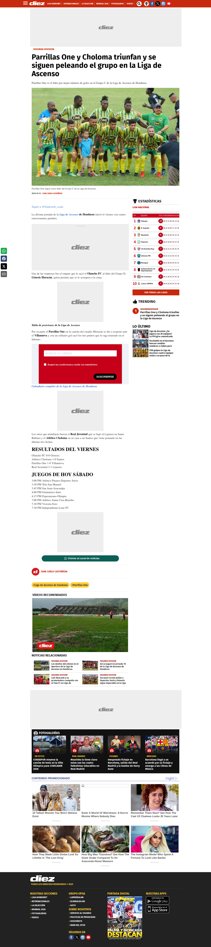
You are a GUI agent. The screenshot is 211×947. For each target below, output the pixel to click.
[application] (80, 625)
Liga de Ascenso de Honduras (51, 585)
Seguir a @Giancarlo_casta (47, 206)
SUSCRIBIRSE (105, 376)
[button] (4, 251)
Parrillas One (80, 585)
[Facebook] (71, 937)
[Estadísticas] (146, 3)
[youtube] (88, 937)
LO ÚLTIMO (141, 326)
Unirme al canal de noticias (83, 558)
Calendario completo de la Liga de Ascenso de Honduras (64, 386)
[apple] (163, 909)
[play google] (163, 900)
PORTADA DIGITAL (118, 893)
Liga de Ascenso (68, 214)
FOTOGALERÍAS (49, 733)
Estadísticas (149, 201)
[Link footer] (42, 878)
